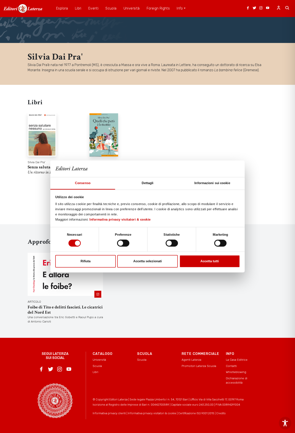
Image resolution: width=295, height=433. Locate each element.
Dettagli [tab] (148, 183)
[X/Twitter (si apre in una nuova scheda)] (254, 8)
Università (99, 359)
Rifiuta (85, 261)
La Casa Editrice (236, 359)
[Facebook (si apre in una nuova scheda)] (248, 8)
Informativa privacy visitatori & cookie (120, 219)
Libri (95, 372)
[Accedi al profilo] (278, 8)
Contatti (231, 366)
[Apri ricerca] (287, 8)
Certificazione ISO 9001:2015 (196, 413)
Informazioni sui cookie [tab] (212, 183)
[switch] (123, 243)
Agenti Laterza (191, 359)
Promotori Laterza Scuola (199, 366)
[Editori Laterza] (22, 8)
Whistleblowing (236, 372)
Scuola (97, 366)
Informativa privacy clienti (109, 413)
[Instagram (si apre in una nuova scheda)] (261, 8)
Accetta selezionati (147, 261)
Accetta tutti (209, 261)
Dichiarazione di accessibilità (236, 380)
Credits (221, 413)
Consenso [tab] (82, 183)
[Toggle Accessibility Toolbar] (285, 423)
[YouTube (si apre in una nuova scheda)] (267, 8)
